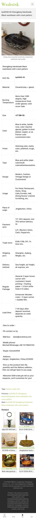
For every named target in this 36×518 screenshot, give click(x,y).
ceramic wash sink (13, 389)
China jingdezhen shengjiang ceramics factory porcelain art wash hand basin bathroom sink (18, 486)
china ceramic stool (18, 497)
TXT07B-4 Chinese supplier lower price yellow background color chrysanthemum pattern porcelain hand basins (9, 450)
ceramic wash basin (18, 509)
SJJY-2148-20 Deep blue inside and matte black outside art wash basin (26, 429)
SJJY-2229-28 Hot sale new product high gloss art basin (26, 471)
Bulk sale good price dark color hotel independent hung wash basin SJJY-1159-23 (9, 471)
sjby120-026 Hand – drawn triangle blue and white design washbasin (9, 429)
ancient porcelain (22, 493)
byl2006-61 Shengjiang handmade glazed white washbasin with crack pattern (17, 396)
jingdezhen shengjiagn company (18, 505)
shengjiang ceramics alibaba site (18, 501)
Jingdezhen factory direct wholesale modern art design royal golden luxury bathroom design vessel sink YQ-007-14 (26, 450)
